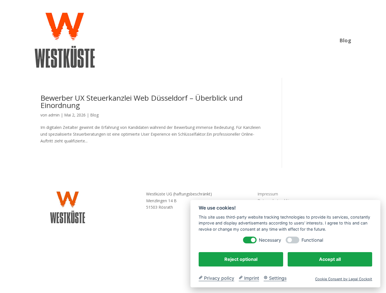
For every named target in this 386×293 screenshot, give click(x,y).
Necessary (270, 240)
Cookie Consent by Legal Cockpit (343, 279)
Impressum (267, 194)
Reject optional (240, 259)
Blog (345, 39)
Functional (312, 240)
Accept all (330, 259)
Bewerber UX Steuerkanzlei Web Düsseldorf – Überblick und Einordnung (141, 101)
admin (54, 115)
